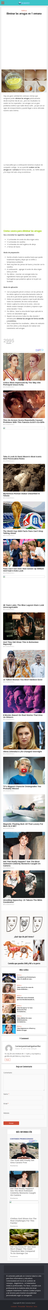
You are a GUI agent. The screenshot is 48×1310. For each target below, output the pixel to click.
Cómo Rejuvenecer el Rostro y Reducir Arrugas (26, 1029)
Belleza (24, 10)
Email (6, 1104)
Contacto (14, 1306)
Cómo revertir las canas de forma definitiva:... (25, 988)
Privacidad (21, 1306)
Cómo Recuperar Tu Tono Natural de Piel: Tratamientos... (24, 1010)
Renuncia (29, 1306)
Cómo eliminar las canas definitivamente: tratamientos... (24, 1020)
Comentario (7, 1073)
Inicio (35, 1306)
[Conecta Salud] (24, 2)
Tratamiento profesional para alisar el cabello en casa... (26, 978)
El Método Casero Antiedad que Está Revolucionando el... (26, 998)
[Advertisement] (24, 42)
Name (6, 1094)
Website (6, 1113)
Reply (7, 1060)
